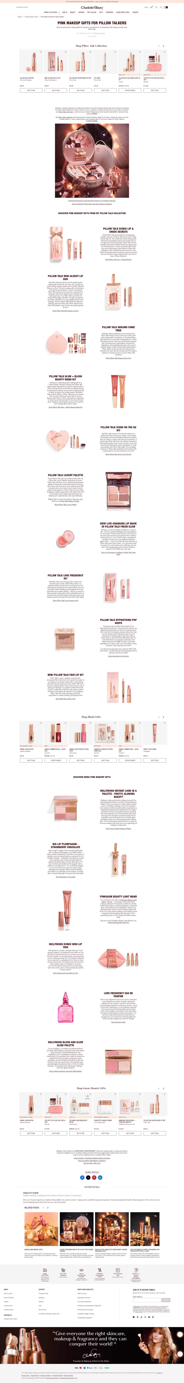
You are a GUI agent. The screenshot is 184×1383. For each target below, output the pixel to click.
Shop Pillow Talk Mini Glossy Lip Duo (65, 311)
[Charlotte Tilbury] (92, 7)
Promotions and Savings (85, 1309)
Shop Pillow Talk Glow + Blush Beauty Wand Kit (65, 407)
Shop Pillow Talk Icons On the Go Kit (118, 454)
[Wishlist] (156, 7)
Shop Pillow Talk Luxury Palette (66, 504)
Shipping (41, 1297)
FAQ (40, 1305)
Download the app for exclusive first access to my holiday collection (92, 200)
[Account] (151, 7)
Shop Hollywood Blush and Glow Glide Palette (65, 1071)
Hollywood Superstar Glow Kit (118, 922)
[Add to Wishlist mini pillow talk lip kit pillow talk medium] (65, 51)
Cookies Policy (8, 1309)
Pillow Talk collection (65, 117)
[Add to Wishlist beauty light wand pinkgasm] (164, 723)
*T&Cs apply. (136, 1306)
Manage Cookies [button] (68, 1375)
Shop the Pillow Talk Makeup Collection (92, 1161)
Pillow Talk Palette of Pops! (69, 501)
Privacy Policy (8, 1305)
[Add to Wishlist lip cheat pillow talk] (115, 51)
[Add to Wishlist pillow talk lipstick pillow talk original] (40, 51)
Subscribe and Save (84, 1297)
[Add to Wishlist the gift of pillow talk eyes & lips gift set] (164, 51)
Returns (41, 1301)
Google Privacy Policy (52, 1378)
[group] (30, 72)
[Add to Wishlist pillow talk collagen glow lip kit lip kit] (139, 51)
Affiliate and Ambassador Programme (89, 1305)
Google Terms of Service (67, 1378)
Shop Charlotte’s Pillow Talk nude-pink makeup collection (92, 204)
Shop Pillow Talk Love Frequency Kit (65, 600)
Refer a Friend (82, 1293)
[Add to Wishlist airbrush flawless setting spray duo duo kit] (115, 723)
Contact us (159, 1372)
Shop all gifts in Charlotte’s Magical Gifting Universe (92, 1158)
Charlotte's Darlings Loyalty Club (49, 1313)
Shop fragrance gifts (118, 1022)
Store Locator (8, 1293)
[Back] (158, 46)
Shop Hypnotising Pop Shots (118, 656)
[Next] (163, 46)
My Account (42, 1309)
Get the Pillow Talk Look (92, 1163)
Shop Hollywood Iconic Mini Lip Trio (65, 973)
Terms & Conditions (45, 1375)
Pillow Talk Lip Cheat (65, 112)
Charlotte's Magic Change (86, 1313)
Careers (6, 1301)
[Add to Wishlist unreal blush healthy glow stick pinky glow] (90, 723)
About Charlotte (9, 1297)
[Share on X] (88, 1177)
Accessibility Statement (85, 1318)
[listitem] (52, 12)
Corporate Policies (57, 1375)
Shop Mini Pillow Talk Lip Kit (65, 699)
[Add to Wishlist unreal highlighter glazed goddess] (40, 723)
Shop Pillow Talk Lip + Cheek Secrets (118, 259)
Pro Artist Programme (84, 1301)
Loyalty (146, 7)
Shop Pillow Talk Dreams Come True (118, 358)
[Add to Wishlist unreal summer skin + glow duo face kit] (139, 723)
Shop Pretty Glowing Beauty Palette (118, 828)
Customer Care (43, 1293)
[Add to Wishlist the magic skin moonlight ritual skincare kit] (90, 1094)
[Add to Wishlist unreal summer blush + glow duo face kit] (65, 723)
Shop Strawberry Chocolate (65, 877)
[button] (161, 7)
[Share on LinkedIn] (100, 1177)
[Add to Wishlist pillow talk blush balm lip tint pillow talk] (90, 51)
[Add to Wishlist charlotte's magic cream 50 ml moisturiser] (115, 1094)
